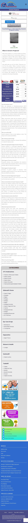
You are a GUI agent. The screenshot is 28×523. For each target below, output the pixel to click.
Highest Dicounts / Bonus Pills (7, 490)
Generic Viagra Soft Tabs (10, 306)
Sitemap (2, 457)
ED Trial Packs (7, 315)
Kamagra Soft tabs (8, 309)
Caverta (6, 308)
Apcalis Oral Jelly (8, 372)
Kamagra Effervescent (9, 313)
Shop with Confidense (5, 455)
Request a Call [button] (10, 21)
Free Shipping (4, 483)
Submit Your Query (5, 501)
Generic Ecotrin (7, 278)
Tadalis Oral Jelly (8, 375)
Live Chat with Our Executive (7, 496)
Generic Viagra (7, 293)
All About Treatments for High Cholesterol (10, 464)
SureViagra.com (18, 520)
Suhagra (6, 311)
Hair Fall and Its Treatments (7, 466)
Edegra (5, 297)
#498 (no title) (4, 449)
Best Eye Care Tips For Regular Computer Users (11, 472)
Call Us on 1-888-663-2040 (6, 499)
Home (5, 512)
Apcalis (5, 370)
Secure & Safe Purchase (6, 481)
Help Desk (3, 505)
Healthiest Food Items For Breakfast (8, 468)
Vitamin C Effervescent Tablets (11, 274)
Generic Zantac (7, 276)
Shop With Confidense (19, 512)
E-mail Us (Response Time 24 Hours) (8, 503)
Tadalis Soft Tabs (8, 368)
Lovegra (6, 347)
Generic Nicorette (8, 282)
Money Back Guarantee (6, 485)
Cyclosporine (7, 328)
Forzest (6, 373)
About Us (11, 512)
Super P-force (7, 337)
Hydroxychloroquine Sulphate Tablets (12, 283)
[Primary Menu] (26, 4)
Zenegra (6, 300)
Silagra (5, 302)
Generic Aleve (7, 280)
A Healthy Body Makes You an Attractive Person (11, 470)
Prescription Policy (5, 479)
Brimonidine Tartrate (9, 326)
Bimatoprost (7, 324)
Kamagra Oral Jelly (8, 304)
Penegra (6, 298)
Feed (2, 453)
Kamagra (6, 295)
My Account (3, 451)
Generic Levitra (7, 357)
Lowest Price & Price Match (7, 488)
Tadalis (5, 366)
